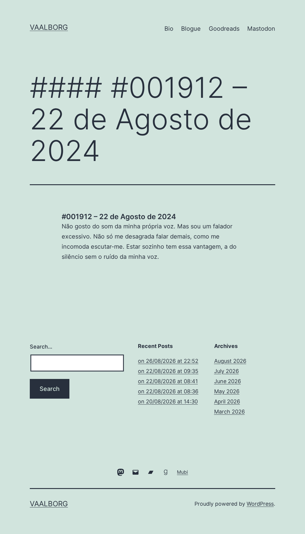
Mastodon (261, 28)
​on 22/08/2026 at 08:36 (168, 391)
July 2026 (226, 371)
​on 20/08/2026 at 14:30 (168, 401)
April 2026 (227, 401)
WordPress (260, 504)
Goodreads (224, 28)
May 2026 (226, 391)
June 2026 (227, 381)
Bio (168, 28)
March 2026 (229, 411)
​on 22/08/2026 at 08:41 (168, 381)
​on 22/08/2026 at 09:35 (168, 371)
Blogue (191, 28)
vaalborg (49, 27)
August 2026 (230, 361)
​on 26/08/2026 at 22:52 (168, 361)
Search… (41, 346)
